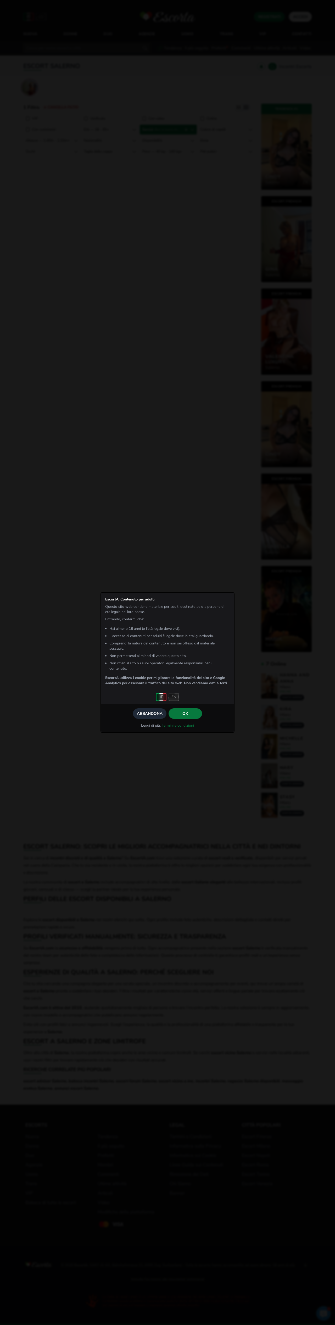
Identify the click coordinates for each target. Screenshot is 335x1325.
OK (185, 713)
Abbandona (150, 713)
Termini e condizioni (178, 725)
